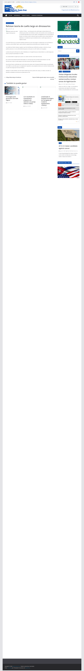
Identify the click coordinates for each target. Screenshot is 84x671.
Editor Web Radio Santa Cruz (72, 151)
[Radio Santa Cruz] (6, 15)
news (60, 143)
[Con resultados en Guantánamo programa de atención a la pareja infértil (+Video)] (30, 87)
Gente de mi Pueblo (66, 71)
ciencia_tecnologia (9, 23)
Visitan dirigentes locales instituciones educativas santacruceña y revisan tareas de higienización (68, 78)
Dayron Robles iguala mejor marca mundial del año (43, 78)
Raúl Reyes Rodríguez (71, 84)
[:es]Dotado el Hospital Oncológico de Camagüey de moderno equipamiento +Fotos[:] (47, 101)
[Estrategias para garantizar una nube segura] (12, 87)
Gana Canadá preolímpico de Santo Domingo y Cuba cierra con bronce (28, 2)
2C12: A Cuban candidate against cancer (68, 147)
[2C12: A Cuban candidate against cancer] (68, 135)
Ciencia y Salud (25, 15)
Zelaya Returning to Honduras (13, 77)
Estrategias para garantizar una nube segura (12, 98)
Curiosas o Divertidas (37, 15)
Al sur (10, 15)
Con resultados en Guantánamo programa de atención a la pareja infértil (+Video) (29, 100)
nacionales (17, 15)
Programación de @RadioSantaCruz (70, 10)
